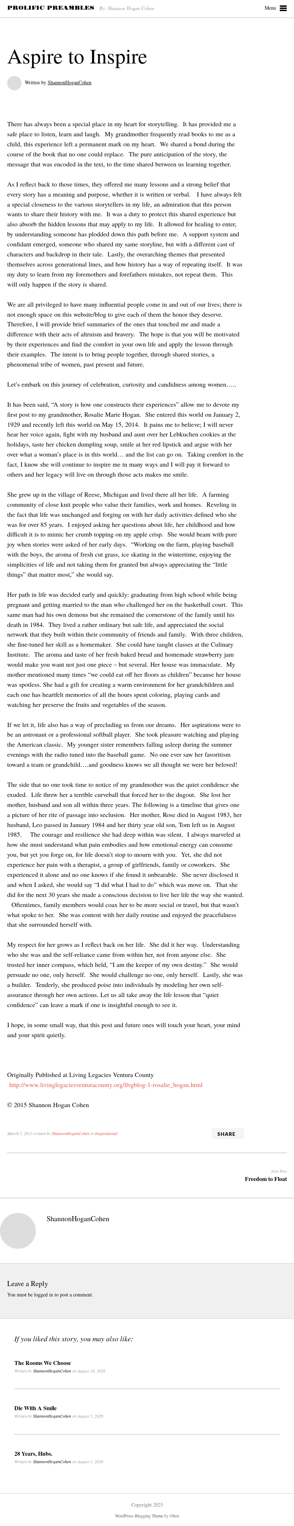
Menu (270, 7)
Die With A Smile (35, 1408)
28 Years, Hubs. (33, 1453)
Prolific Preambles (50, 7)
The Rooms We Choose (42, 1363)
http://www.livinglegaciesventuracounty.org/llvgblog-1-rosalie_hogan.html (106, 1084)
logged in (43, 1294)
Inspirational (106, 1133)
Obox (174, 1515)
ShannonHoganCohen (69, 82)
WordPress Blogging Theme (139, 1515)
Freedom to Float (266, 1179)
